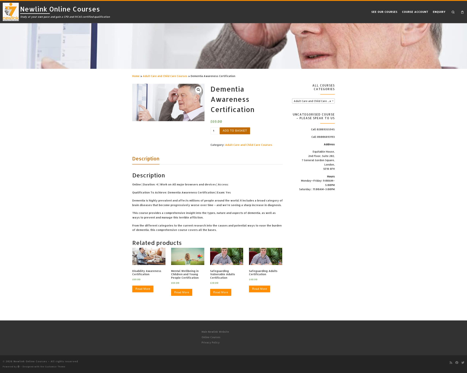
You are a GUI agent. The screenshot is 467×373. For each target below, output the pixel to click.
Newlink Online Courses (30, 361)
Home (136, 76)
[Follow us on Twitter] (462, 362)
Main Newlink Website (215, 331)
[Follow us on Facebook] (456, 362)
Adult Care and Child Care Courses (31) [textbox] (314, 101)
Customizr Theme (55, 366)
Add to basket (235, 130)
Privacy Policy (211, 342)
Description (145, 158)
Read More (142, 288)
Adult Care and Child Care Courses (165, 76)
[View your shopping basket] (462, 12)
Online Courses (211, 337)
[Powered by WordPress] (19, 367)
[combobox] (313, 100)
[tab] (145, 159)
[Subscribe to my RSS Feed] (451, 362)
